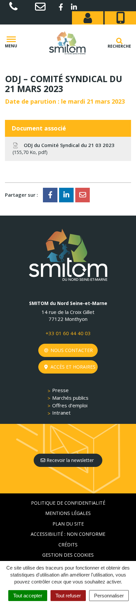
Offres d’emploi (69, 405)
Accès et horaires (72, 367)
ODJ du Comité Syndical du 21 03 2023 (64, 148)
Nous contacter (71, 350)
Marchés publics (70, 397)
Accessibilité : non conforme (68, 534)
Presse (60, 390)
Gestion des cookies (68, 555)
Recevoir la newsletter (69, 460)
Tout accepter (27, 595)
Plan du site (68, 524)
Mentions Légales (68, 513)
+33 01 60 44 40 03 (68, 333)
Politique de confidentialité (68, 503)
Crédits (68, 544)
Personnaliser (109, 595)
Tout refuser (68, 595)
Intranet (61, 412)
